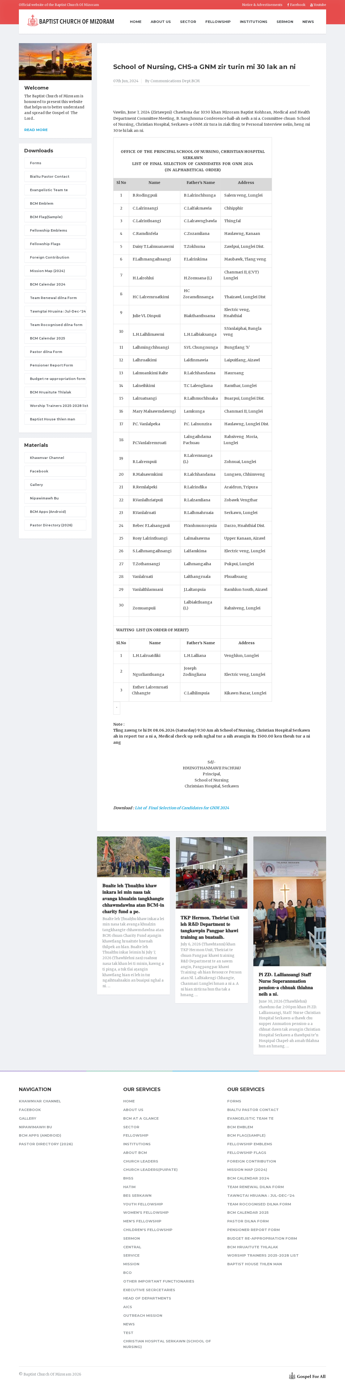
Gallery (36, 485)
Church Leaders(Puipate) (150, 1169)
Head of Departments (147, 1298)
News (308, 21)
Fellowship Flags (45, 244)
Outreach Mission (142, 1315)
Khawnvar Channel (47, 458)
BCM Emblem (41, 203)
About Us (161, 21)
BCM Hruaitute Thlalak (50, 392)
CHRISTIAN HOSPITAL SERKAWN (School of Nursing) (167, 1344)
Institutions (253, 21)
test (128, 1333)
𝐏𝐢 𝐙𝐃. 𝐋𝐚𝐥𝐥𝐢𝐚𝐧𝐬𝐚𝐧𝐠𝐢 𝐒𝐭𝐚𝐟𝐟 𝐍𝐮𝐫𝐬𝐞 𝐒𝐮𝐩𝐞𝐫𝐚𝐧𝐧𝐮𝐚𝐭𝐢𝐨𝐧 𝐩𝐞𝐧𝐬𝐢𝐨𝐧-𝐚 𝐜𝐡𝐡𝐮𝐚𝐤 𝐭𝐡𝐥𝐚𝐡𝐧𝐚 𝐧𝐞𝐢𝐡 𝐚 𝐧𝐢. (286, 984)
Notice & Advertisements (262, 5)
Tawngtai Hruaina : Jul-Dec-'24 (58, 311)
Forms (35, 163)
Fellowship (218, 21)
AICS (127, 1307)
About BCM (135, 1152)
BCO (127, 1272)
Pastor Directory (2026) (51, 525)
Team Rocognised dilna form (56, 325)
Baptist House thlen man (52, 419)
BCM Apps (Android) (48, 512)
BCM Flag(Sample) (46, 217)
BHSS (128, 1178)
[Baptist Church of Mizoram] (70, 21)
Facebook (297, 5)
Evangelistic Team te (49, 190)
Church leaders (140, 1161)
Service (131, 1255)
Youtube (319, 5)
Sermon (285, 21)
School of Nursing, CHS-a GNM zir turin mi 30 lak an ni (204, 67)
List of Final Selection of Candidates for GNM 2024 (182, 807)
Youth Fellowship (143, 1204)
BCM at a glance (141, 1118)
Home (136, 22)
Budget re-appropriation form (57, 379)
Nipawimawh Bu (44, 498)
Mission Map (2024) (47, 271)
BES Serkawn (137, 1195)
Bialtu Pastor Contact (49, 176)
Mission (131, 1264)
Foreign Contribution (49, 257)
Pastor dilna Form (46, 352)
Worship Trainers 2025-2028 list (58, 406)
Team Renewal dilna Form (53, 298)
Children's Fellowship (147, 1230)
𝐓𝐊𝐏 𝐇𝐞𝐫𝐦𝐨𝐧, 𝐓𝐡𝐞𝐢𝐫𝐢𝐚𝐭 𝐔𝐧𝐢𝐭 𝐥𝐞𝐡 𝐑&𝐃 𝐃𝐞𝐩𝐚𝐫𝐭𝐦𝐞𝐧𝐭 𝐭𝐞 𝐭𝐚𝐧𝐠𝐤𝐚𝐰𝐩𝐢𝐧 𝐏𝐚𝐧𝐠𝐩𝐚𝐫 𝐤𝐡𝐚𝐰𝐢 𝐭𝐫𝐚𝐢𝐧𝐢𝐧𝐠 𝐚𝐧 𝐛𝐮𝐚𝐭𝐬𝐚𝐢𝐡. (210, 927)
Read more (36, 130)
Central (132, 1247)
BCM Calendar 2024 (47, 284)
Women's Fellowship (146, 1212)
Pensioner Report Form (51, 365)
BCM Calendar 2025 (47, 338)
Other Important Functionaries (158, 1281)
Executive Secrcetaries (149, 1290)
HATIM (129, 1187)
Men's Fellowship (142, 1221)
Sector (188, 21)
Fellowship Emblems (48, 230)
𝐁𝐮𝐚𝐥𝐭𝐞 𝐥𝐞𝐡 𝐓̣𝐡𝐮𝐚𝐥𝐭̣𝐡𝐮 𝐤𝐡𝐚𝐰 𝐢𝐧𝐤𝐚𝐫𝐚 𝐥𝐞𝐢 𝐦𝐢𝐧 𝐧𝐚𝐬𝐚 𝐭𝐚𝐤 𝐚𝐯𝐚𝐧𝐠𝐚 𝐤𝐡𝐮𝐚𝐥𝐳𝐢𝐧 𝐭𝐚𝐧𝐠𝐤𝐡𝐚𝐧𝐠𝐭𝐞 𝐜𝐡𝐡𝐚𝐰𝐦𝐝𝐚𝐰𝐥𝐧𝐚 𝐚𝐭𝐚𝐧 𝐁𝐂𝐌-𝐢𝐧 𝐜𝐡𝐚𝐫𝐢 (133, 898)
